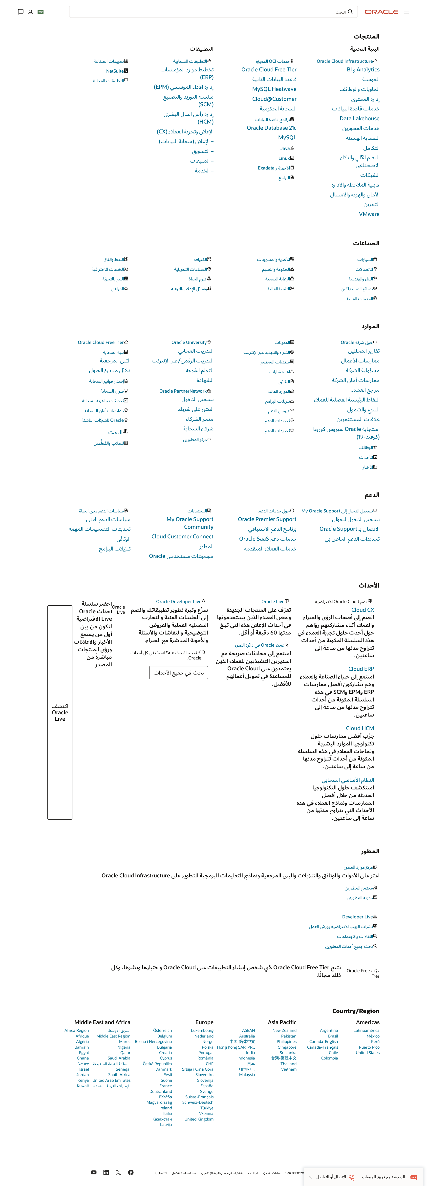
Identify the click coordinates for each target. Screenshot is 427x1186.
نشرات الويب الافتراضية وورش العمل (341, 926)
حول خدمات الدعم (274, 511)
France (165, 1085)
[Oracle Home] (381, 12)
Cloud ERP (361, 668)
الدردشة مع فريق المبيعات (383, 1177)
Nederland (204, 1035)
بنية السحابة (113, 352)
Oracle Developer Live (178, 601)
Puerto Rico (369, 1047)
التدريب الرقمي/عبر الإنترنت (183, 360)
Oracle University (189, 342)
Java (285, 148)
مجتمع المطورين (359, 888)
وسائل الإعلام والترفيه (189, 289)
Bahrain (82, 1047)
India (250, 1052)
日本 (251, 1063)
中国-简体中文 (242, 1041)
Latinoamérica (367, 1030)
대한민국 (247, 1069)
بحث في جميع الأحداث (178, 672)
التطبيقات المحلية (108, 81)
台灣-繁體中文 (284, 1057)
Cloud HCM (360, 728)
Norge (208, 1041)
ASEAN (248, 1030)
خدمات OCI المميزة (273, 61)
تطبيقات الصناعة (109, 61)
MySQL (287, 137)
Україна (206, 1113)
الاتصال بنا (160, 1173)
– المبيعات (202, 160)
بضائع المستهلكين (357, 289)
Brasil (333, 1035)
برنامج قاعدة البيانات (272, 119)
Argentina (329, 1030)
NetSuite (115, 71)
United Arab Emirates (111, 1080)
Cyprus (166, 1057)
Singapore (287, 1047)
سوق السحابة (112, 391)
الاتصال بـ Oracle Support (350, 528)
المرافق (117, 289)
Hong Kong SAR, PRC (236, 1047)
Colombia (329, 1057)
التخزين (371, 204)
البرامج (284, 178)
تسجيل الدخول (197, 398)
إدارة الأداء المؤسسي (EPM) (184, 86)
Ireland (165, 1107)
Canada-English (323, 1041)
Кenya (83, 1080)
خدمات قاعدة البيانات (356, 108)
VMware (369, 213)
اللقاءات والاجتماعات (355, 936)
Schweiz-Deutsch (198, 1102)
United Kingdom (199, 1119)
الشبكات (370, 174)
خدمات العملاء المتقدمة (270, 548)
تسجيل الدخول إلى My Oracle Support (337, 511)
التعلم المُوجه (200, 370)
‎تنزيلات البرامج (277, 401)
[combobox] (213, 12)
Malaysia (247, 1074)
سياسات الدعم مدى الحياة (101, 511)
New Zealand (285, 1030)
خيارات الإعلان (271, 1173)
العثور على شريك (195, 408)
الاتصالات (364, 269)
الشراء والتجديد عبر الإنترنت (266, 352)
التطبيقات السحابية (190, 61)
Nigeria (123, 1047)
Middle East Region (113, 1035)
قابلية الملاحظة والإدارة (355, 184)
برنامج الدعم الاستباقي (272, 528)
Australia (247, 1035)
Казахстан (162, 1119)
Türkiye (207, 1107)
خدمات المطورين (361, 127)
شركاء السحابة (198, 428)
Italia (167, 1113)
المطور (206, 546)
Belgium (164, 1035)
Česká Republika (157, 1063)
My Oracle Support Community (190, 522)
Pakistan (289, 1035)
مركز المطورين (195, 439)
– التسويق (203, 150)
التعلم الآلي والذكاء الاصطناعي (360, 161)
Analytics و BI (363, 69)
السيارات (365, 259)
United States (368, 1052)
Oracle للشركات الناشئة (103, 420)
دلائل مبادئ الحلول (109, 370)
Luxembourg (202, 1030)
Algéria (82, 1041)
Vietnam (289, 1069)
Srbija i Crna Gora (198, 1069)
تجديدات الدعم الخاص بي (352, 538)
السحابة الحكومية (278, 108)
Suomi (166, 1080)
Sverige (207, 1091)
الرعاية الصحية (277, 279)
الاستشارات (279, 372)
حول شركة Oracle (357, 342)
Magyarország (159, 1102)
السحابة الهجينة (363, 137)
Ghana (83, 1057)
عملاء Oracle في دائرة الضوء (259, 645)
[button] (406, 12)
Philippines (287, 1041)
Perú (375, 1041)
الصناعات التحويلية (190, 269)
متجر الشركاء (200, 418)
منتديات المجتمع (275, 362)
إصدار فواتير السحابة (106, 381)
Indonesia (246, 1057)
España (207, 1085)
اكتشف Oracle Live (60, 712)
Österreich (162, 1030)
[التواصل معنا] (21, 12)
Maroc (124, 1041)
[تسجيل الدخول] (31, 12)
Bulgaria (164, 1047)
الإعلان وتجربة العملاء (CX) (185, 131)
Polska (208, 1047)
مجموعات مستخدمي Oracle (181, 555)
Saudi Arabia (119, 1057)
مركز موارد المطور (358, 867)
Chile (333, 1052)
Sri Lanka (288, 1052)
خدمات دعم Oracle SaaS (268, 538)
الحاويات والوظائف (360, 88)
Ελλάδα (165, 1096)
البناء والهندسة (361, 279)
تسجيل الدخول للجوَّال (356, 519)
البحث (115, 432)
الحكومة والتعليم (276, 269)
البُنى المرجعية (115, 360)
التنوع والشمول (363, 409)
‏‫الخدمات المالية (360, 298)
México (373, 1035)
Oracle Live (272, 601)
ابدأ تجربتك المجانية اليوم (76, 978)
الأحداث (366, 457)
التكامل (371, 147)
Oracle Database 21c (272, 127)
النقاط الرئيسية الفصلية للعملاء (347, 399)
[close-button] (310, 1177)
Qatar (125, 1052)
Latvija (166, 1124)
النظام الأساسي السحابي (348, 779)
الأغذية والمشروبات (273, 259)
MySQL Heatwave (274, 88)
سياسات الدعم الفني (108, 519)
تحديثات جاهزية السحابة (103, 400)
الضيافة (200, 259)
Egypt (84, 1052)
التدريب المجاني (196, 350)
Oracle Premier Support (267, 519)
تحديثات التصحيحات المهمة (99, 528)
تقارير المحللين (364, 350)
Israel (84, 1069)
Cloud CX (362, 609)
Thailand (288, 1063)
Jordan (82, 1074)
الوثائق (284, 381)
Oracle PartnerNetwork (183, 391)
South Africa (119, 1074)
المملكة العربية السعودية (111, 1063)
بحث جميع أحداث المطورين (349, 946)
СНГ (210, 1063)
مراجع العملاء (365, 389)
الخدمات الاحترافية (108, 269)
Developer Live (357, 917)
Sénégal (123, 1069)
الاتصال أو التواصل (331, 1177)
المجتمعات (197, 511)
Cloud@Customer (274, 98)
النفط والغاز (114, 259)
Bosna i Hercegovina (153, 1041)
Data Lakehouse (360, 118)
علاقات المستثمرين (358, 419)
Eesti (168, 1074)
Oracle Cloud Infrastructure (345, 61)
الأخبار (368, 467)
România (205, 1057)
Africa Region (76, 1030)
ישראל (83, 1063)
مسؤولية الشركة (363, 370)
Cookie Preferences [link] (298, 1173)
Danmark (163, 1069)
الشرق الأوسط (119, 1030)
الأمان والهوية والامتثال (355, 194)
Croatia (165, 1052)
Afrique (82, 1035)
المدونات (282, 342)
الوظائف (366, 447)
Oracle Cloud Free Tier (269, 69)
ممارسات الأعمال (360, 360)
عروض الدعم (279, 411)
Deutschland (160, 1091)
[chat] (414, 1177)
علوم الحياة (198, 279)
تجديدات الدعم (277, 421)
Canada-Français (322, 1047)
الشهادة (205, 379)
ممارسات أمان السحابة (104, 410)
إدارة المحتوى (365, 98)
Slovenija (205, 1080)
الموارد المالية (279, 391)
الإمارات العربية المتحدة (111, 1085)
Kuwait (83, 1085)
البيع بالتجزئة (113, 279)
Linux (284, 158)
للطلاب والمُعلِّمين (109, 443)
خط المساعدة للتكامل (184, 1173)
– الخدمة (204, 170)
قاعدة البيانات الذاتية (274, 79)
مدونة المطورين (360, 897)
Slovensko (204, 1074)
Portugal (206, 1052)
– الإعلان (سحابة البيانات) (186, 141)
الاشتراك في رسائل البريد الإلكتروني (222, 1173)
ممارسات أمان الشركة (356, 379)
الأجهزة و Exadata (274, 168)
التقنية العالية (279, 289)
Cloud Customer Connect (182, 536)
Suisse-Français (199, 1096)
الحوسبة (371, 79)
